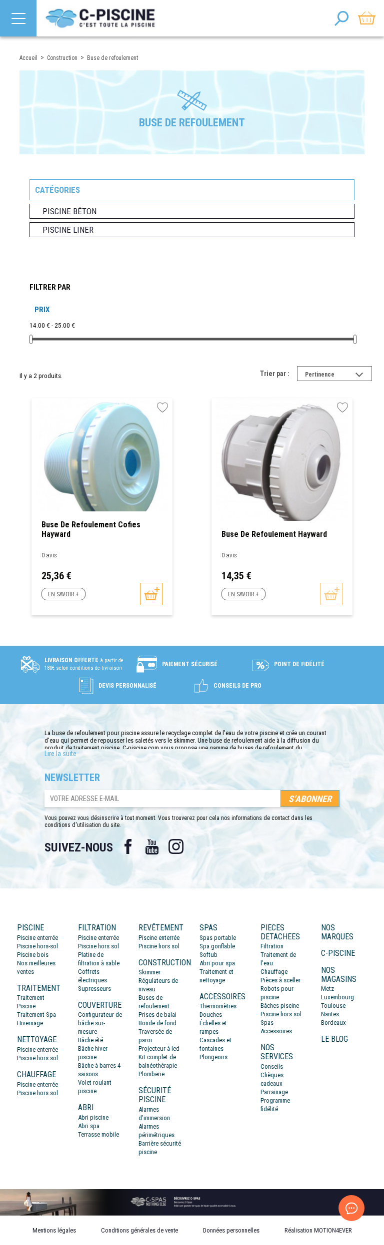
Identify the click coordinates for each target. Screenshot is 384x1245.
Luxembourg (337, 997)
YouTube (152, 846)
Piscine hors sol (37, 1058)
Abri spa (89, 1126)
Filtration (272, 946)
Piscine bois (32, 954)
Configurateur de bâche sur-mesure (100, 1023)
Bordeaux (333, 1022)
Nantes (330, 1014)
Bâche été (90, 1040)
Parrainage (274, 1092)
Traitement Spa (36, 1014)
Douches (211, 1014)
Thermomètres (218, 1006)
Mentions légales (54, 1230)
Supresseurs (94, 988)
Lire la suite (60, 754)
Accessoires (276, 1031)
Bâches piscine (279, 1005)
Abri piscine (93, 1117)
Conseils (271, 1066)
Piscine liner (68, 230)
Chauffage (274, 971)
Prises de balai (157, 1014)
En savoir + (63, 594)
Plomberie (151, 1074)
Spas (267, 1022)
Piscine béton (69, 211)
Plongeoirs (214, 1057)
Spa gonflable (217, 946)
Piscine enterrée (37, 937)
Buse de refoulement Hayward (274, 534)
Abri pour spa (217, 963)
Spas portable (218, 937)
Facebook (128, 846)
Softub (209, 954)
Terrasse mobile (98, 1134)
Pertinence (338, 375)
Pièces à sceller (280, 980)
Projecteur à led (159, 1048)
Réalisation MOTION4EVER (318, 1230)
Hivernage (30, 1023)
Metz (327, 988)
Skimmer (149, 972)
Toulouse (333, 1005)
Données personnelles (231, 1230)
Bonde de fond (157, 1023)
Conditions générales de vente (139, 1230)
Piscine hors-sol (37, 946)
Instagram (176, 846)
